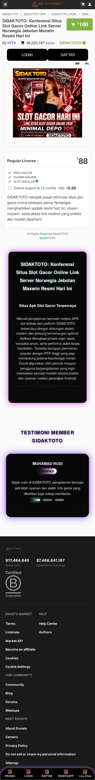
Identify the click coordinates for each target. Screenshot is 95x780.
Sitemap (12, 763)
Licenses (13, 632)
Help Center (48, 623)
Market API (14, 641)
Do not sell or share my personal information (41, 754)
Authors (45, 632)
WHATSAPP (66, 776)
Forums (12, 702)
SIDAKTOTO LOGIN (63, 14)
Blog (9, 693)
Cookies (12, 658)
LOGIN (27, 54)
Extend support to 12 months (45, 188)
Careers (12, 737)
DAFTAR (68, 54)
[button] (35, 500)
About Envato (16, 728)
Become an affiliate (20, 649)
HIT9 (12, 42)
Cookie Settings (18, 667)
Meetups (12, 710)
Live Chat (85, 776)
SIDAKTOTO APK (35, 14)
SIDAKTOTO (10, 14)
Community (15, 685)
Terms (10, 623)
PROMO (10, 776)
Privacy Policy (17, 746)
